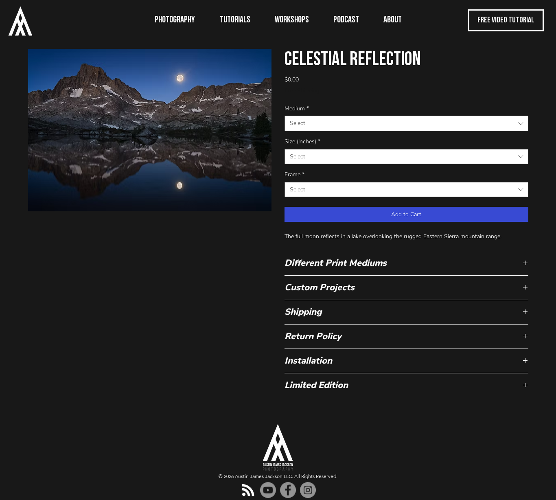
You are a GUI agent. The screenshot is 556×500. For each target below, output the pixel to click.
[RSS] (248, 490)
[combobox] (406, 123)
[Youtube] (268, 490)
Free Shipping (302, 90)
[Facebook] (288, 490)
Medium (297, 108)
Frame (294, 174)
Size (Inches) (302, 141)
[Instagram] (308, 490)
